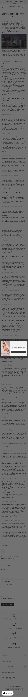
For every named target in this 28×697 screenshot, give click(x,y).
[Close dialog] (26, 341)
